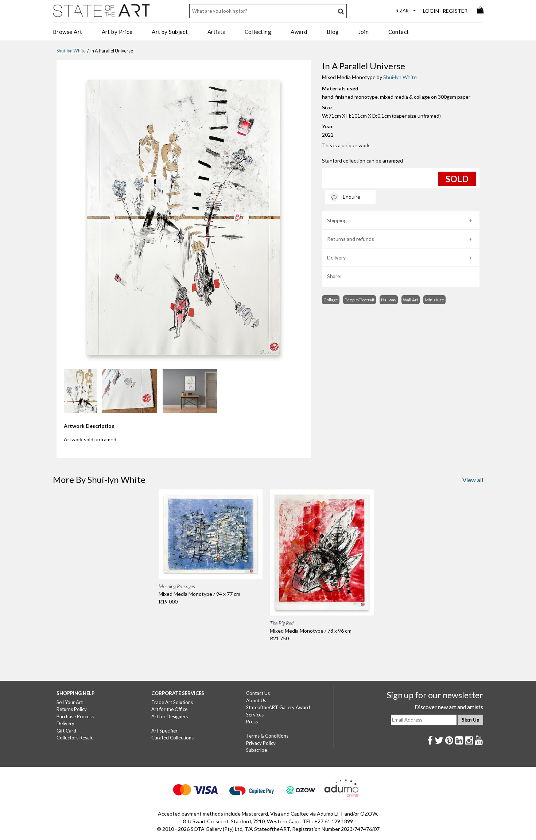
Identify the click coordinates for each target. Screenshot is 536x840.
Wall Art (410, 299)
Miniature (434, 299)
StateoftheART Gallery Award (278, 707)
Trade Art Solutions (172, 702)
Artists (216, 31)
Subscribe (256, 750)
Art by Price (117, 31)
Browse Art (67, 31)
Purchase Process (75, 716)
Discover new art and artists (449, 707)
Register (455, 11)
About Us (256, 700)
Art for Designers (169, 716)
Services (255, 715)
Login (431, 11)
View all (472, 479)
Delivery (336, 257)
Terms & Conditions (267, 736)
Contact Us (258, 693)
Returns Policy (72, 709)
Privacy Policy (261, 743)
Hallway (388, 299)
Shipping (337, 220)
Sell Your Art (70, 702)
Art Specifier (164, 731)
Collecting (258, 31)
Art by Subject (170, 31)
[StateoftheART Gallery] (102, 13)
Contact (398, 31)
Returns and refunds (350, 239)
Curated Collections (172, 738)
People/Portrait (359, 299)
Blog (333, 31)
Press (252, 721)
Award (299, 31)
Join (363, 31)
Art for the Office (169, 709)
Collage (330, 299)
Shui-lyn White (71, 51)
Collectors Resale (75, 738)
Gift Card (66, 731)
